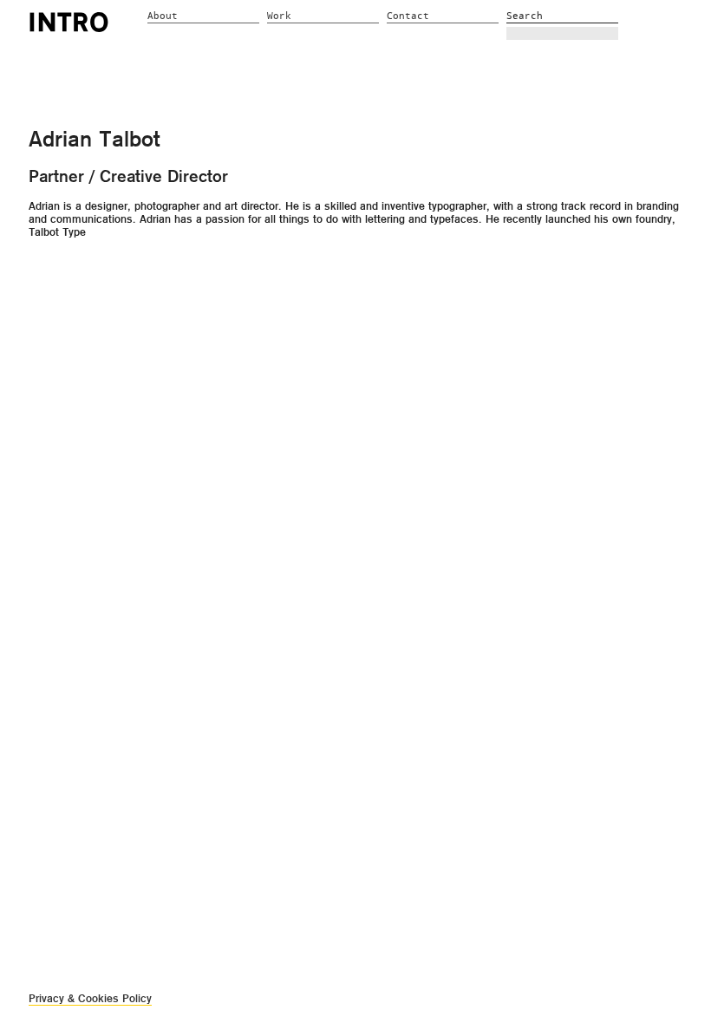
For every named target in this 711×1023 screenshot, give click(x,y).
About (162, 16)
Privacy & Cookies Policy (90, 998)
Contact (408, 16)
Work (279, 16)
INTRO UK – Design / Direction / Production (69, 21)
